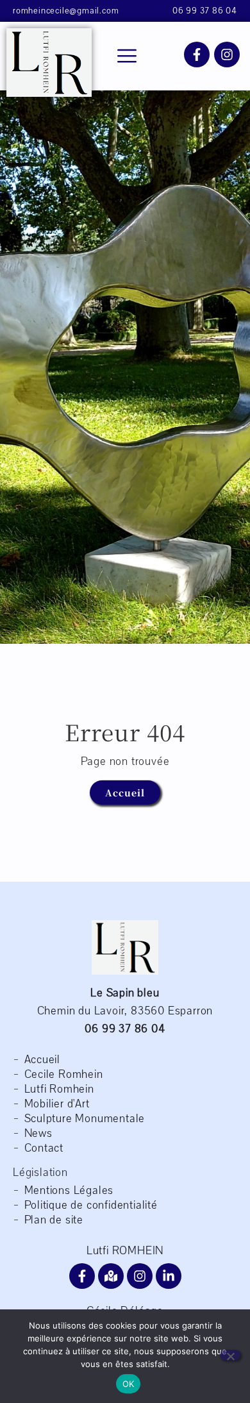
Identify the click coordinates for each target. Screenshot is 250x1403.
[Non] (230, 1355)
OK (128, 1384)
